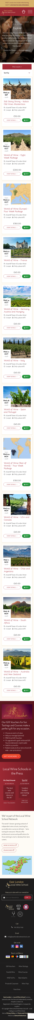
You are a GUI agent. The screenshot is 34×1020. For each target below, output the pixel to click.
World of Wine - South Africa (15, 621)
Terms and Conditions (25, 1013)
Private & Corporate (11, 984)
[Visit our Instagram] (17, 946)
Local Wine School (19, 997)
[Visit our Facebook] (12, 946)
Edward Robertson (20, 1015)
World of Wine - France (15, 260)
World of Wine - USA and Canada (16, 518)
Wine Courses (23, 972)
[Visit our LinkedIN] (21, 946)
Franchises (8, 850)
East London (7, 997)
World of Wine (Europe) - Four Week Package (16, 210)
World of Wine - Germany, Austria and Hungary (17, 310)
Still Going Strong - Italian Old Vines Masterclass (16, 102)
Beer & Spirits (22, 978)
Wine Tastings (23, 966)
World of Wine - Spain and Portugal (15, 410)
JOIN (27, 897)
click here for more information (19, 5)
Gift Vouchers (10, 756)
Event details (11, 120)
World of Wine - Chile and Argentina (17, 570)
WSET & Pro (11, 978)
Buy (27, 120)
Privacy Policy (11, 1013)
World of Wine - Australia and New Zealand (16, 673)
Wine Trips (25, 984)
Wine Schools (9, 845)
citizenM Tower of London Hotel (15, 107)
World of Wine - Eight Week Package (14, 156)
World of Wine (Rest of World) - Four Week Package (15, 466)
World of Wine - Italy (14, 360)
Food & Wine (10, 972)
